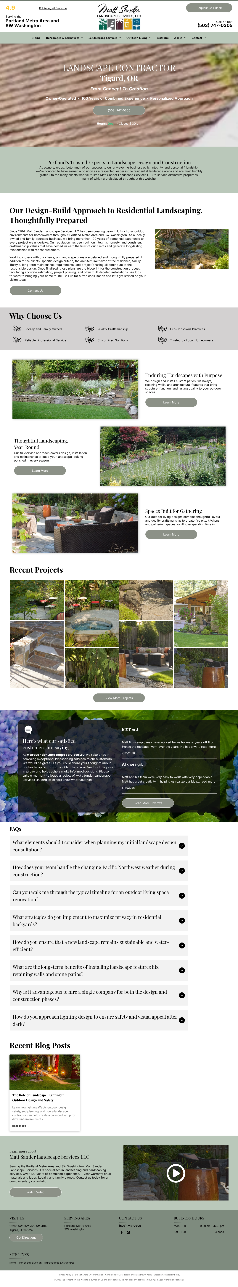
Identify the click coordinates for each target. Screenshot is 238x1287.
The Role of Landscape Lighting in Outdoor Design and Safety (38, 1097)
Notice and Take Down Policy (138, 1274)
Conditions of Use (114, 1274)
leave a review (60, 775)
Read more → (20, 1125)
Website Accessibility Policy (167, 1274)
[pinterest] (128, 1233)
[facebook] (122, 1233)
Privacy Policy (64, 1274)
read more (208, 747)
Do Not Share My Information (89, 1274)
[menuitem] (36, 38)
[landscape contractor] (44, 1072)
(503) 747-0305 (214, 25)
